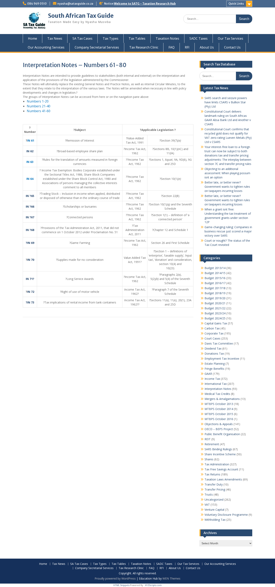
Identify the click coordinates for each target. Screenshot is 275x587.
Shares (209, 459)
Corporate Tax (214, 333)
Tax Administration (217, 464)
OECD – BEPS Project (219, 429)
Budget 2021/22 (215, 308)
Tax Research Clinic (143, 47)
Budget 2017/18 (215, 288)
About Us (207, 47)
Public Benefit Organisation (222, 434)
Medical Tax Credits (217, 394)
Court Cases (212, 338)
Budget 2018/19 (215, 293)
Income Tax (212, 379)
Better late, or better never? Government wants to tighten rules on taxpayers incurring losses (227, 186)
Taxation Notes (167, 38)
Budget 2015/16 (215, 278)
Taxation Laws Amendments (223, 479)
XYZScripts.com (153, 585)
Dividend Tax (213, 348)
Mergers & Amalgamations (222, 399)
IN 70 (30, 260)
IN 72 (30, 292)
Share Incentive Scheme (220, 454)
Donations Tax (214, 353)
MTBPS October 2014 (219, 409)
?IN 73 (30, 302)
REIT (208, 439)
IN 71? (30, 279)
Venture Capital (214, 509)
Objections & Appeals (219, 424)
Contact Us (232, 47)
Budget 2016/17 (215, 283)
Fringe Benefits (214, 369)
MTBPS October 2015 (219, 414)
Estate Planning (215, 363)
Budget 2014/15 (215, 273)
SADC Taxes (198, 38)
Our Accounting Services (46, 47)
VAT (207, 504)
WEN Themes (171, 578)
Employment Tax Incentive (222, 358)
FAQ (172, 47)
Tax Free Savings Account (221, 469)
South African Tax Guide (81, 15)
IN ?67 (30, 217)
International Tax (216, 384)
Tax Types (110, 38)
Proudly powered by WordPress (115, 578)
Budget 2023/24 (215, 313)
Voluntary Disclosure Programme (226, 515)
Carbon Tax (212, 328)
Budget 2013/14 (215, 268)
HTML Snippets (121, 585)
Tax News (54, 38)
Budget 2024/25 (215, 318)
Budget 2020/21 (215, 303)
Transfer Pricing (215, 489)
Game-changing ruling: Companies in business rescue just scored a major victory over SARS (228, 231)
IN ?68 (30, 230)
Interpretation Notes (218, 389)
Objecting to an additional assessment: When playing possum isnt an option (227, 173)
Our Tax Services (230, 38)
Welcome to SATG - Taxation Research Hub (145, 3)
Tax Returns (212, 474)
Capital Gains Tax (216, 323)
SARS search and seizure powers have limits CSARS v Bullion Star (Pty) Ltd (226, 102)
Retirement (212, 444)
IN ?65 (30, 196)
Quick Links (236, 3)
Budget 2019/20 (215, 298)
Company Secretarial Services (97, 47)
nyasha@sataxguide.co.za (75, 3)
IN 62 (29, 151)
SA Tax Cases (82, 38)
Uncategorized (214, 499)
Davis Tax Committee (219, 343)
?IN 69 (30, 243)
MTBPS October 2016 (219, 419)
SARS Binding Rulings (218, 449)
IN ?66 (30, 206)
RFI (187, 47)
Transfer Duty (214, 484)
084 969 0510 (37, 3)
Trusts (209, 494)
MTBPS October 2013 (219, 404)
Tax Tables (137, 38)
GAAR (208, 374)
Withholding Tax (215, 520)
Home (32, 38)
